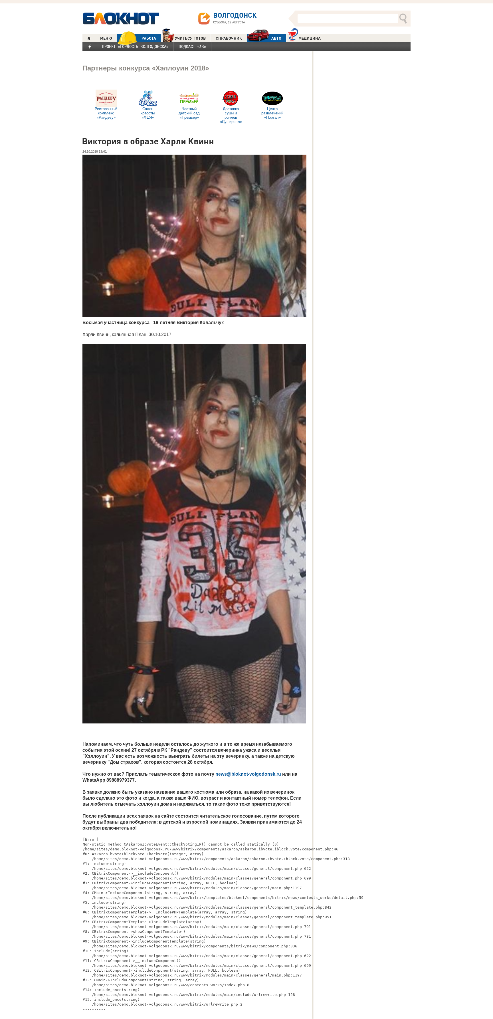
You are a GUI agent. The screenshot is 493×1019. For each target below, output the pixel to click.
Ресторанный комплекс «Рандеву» (106, 113)
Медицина (309, 38)
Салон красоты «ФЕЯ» (148, 113)
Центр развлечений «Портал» (272, 113)
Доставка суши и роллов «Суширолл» (231, 115)
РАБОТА (149, 38)
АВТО (276, 38)
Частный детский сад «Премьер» (189, 113)
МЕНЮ (106, 38)
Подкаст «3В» (192, 46)
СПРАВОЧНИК (229, 38)
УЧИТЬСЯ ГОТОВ (190, 38)
